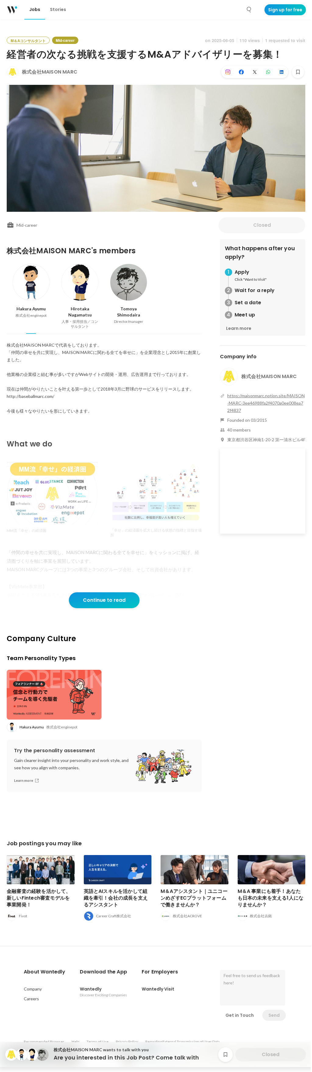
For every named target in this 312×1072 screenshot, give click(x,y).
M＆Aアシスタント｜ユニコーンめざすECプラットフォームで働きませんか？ (194, 898)
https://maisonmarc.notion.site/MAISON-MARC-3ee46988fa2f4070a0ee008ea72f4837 (266, 403)
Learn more (238, 328)
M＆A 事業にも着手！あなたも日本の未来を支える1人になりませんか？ (271, 898)
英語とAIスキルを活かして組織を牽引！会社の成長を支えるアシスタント (116, 898)
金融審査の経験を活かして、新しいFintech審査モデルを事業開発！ (39, 898)
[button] (44, 972)
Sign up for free (285, 10)
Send (274, 1015)
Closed (262, 225)
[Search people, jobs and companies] (249, 10)
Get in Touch (239, 1015)
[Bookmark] (298, 72)
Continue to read (104, 600)
